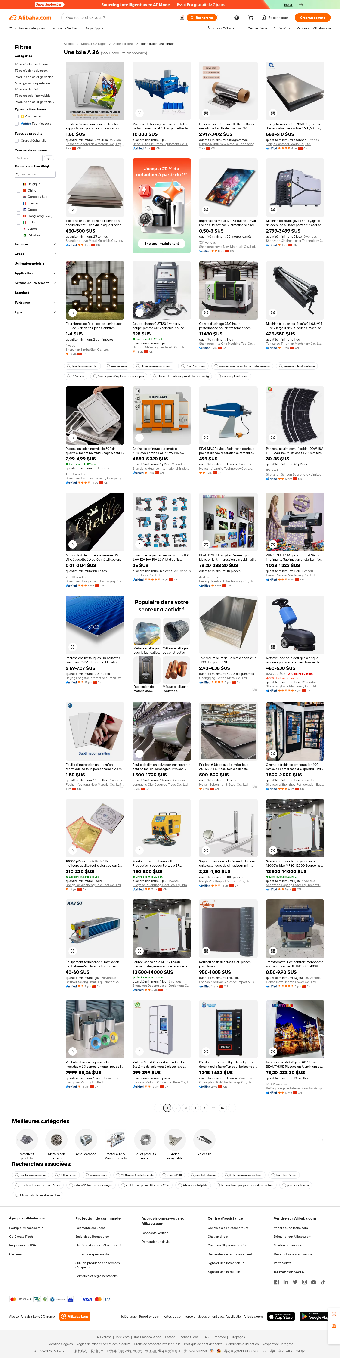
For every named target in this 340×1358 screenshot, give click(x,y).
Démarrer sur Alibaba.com (292, 1236)
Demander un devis (156, 1241)
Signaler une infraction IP (226, 1263)
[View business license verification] (212, 1351)
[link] (334, 1314)
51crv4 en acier (196, 366)
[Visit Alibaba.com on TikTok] (323, 1282)
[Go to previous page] (158, 1108)
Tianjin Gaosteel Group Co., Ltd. (288, 144)
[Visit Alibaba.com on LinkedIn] (286, 1282)
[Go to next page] (232, 1108)
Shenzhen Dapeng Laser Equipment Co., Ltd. (295, 885)
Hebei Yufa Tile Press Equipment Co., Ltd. (162, 144)
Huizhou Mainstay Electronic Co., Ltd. (159, 347)
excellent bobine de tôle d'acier (40, 1185)
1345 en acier (68, 1175)
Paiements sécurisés (90, 1228)
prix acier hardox (298, 1185)
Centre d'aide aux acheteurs (228, 1228)
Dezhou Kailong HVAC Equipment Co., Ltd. (95, 982)
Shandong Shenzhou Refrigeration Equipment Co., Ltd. (295, 784)
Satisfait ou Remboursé (92, 1236)
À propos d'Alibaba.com (27, 1218)
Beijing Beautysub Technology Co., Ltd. (227, 581)
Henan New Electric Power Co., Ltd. (291, 982)
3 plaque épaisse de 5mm (246, 1175)
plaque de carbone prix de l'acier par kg (183, 376)
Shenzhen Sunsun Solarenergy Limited (293, 474)
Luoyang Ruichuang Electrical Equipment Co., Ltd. (162, 885)
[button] (182, 17)
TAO (206, 1337)
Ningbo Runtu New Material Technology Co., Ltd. (228, 144)
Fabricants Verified (155, 1233)
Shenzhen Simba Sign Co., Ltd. (87, 349)
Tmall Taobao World (147, 1337)
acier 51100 (174, 1175)
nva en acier (119, 366)
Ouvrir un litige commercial (227, 1245)
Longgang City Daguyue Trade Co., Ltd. (160, 784)
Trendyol (219, 1337)
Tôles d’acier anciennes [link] (157, 44)
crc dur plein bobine (235, 376)
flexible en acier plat (84, 366)
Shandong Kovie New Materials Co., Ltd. (227, 246)
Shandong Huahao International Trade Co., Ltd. (162, 468)
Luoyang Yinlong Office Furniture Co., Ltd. (162, 1082)
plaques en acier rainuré (156, 366)
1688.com (122, 1337)
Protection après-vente (92, 1254)
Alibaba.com (253, 1316)
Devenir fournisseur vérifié (293, 1254)
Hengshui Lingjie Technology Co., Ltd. (226, 468)
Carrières (16, 1254)
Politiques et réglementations (96, 1276)
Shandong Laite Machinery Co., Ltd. (291, 686)
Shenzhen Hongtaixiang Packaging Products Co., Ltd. (95, 581)
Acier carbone (123, 44)
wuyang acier (99, 1175)
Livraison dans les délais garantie (98, 1245)
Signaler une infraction (224, 1272)
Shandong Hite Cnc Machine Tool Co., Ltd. (228, 343)
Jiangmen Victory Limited (84, 1082)
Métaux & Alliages (93, 44)
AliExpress (104, 1337)
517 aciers (77, 376)
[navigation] (35, 576)
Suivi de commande (288, 1245)
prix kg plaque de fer (33, 1175)
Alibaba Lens (30, 1316)
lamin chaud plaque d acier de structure (247, 1185)
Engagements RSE (22, 1245)
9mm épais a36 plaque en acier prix (121, 376)
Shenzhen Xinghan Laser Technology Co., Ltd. (295, 240)
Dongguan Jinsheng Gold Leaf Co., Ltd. (93, 885)
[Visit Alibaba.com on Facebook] (276, 1282)
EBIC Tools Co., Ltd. (146, 575)
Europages (237, 1337)
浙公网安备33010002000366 (245, 1351)
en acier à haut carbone (299, 366)
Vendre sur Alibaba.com (291, 1228)
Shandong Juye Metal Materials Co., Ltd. (94, 240)
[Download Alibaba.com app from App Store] (281, 1316)
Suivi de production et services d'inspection (97, 1265)
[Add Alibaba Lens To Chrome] (74, 1316)
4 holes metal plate (195, 1185)
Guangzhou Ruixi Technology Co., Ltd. (226, 1082)
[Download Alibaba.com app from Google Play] (315, 1316)
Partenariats (282, 1263)
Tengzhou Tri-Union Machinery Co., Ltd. (294, 343)
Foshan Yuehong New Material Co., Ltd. (93, 144)
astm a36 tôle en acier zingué (93, 1185)
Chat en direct (218, 1236)
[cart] (251, 18)
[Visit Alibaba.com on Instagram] (304, 1282)
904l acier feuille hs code (137, 1175)
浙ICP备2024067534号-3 (288, 1351)
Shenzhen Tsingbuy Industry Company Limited (95, 478)
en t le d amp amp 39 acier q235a (148, 1185)
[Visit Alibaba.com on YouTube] (313, 1282)
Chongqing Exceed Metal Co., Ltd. (223, 678)
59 (222, 1108)
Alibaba (69, 44)
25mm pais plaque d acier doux (40, 1195)
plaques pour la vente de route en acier (244, 366)
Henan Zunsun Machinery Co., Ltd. (290, 575)
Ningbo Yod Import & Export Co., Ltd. (225, 881)
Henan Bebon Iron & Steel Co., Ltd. (223, 784)
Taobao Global (189, 1337)
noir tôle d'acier (205, 1175)
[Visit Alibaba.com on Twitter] (295, 1282)
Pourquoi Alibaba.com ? (26, 1228)
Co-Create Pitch (21, 1236)
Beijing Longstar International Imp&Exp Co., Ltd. (95, 678)
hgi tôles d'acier (286, 1175)
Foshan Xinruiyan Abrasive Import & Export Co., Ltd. (228, 982)
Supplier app (149, 1316)
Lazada (170, 1337)
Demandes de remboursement (230, 1254)
